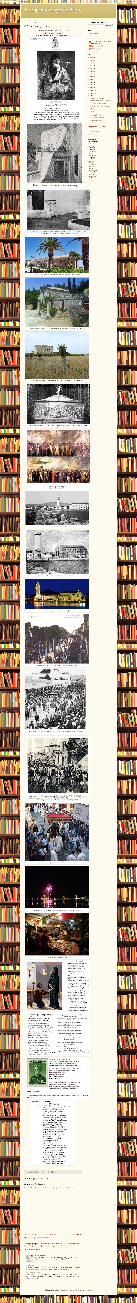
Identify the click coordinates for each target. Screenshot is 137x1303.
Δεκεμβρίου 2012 (96, 98)
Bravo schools (30, 1265)
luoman (80, 1290)
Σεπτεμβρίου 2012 (97, 120)
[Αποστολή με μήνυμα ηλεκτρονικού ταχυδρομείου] (46, 1172)
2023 (91, 66)
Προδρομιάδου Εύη (97, 46)
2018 (91, 79)
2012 (91, 96)
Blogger (89, 1290)
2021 (91, 71)
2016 (91, 85)
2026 (91, 57)
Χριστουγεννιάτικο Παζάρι (100, 106)
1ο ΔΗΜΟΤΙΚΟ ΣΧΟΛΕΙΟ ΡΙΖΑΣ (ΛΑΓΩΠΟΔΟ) (101, 42)
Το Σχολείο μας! (96, 109)
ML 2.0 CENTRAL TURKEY (92, 148)
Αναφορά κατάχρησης (96, 126)
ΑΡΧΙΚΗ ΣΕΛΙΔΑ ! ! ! (96, 34)
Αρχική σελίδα (51, 1234)
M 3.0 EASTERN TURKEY (92, 155)
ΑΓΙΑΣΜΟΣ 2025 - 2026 (33, 1273)
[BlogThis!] (48, 1172)
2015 (91, 87)
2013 (91, 93)
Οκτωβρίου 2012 (96, 118)
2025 (91, 60)
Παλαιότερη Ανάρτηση (73, 1234)
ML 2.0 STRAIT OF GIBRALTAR (93, 168)
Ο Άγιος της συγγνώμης (98, 103)
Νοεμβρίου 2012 (96, 115)
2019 (91, 76)
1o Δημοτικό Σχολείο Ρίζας (52, 9)
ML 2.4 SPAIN (91, 162)
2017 (91, 82)
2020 (91, 74)
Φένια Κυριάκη (96, 49)
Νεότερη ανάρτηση (31, 1234)
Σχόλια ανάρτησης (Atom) (41, 1238)
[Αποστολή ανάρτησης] (42, 1172)
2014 (91, 90)
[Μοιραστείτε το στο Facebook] (52, 1172)
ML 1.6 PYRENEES (93, 175)
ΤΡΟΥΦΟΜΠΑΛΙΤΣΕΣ (41, 1255)
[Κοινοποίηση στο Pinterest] (54, 1172)
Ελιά (92, 111)
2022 (91, 68)
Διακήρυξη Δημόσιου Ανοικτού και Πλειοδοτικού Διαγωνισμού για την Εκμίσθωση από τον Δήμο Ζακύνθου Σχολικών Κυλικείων (51, 1244)
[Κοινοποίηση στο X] (50, 1172)
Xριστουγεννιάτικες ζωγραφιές (101, 101)
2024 (91, 63)
